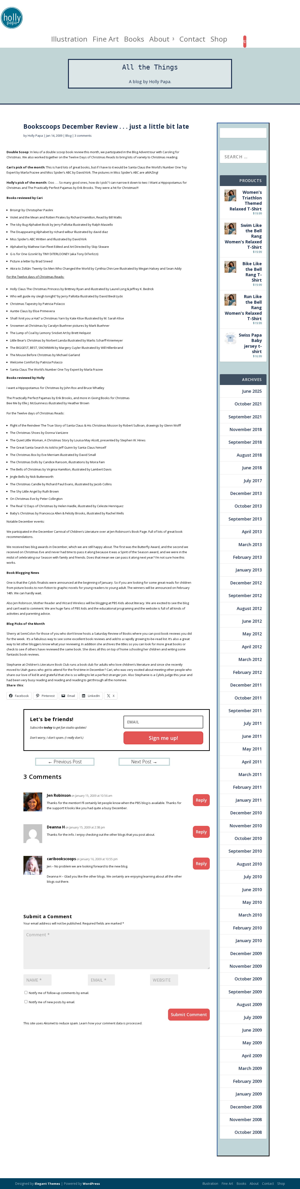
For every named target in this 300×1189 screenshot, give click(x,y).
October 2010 (248, 838)
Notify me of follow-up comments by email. (59, 993)
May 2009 (252, 1042)
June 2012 (252, 621)
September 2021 (245, 417)
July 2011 (253, 723)
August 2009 (249, 1004)
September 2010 (245, 851)
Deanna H (56, 827)
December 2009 (246, 953)
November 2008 (245, 1119)
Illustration (69, 40)
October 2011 (248, 698)
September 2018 (245, 442)
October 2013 (248, 506)
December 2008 (246, 1107)
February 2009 (247, 1081)
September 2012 (245, 595)
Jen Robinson (22, 603)
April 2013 (252, 531)
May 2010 (252, 902)
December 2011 (246, 685)
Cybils (32, 582)
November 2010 (245, 825)
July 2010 (253, 876)
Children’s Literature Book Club (47, 664)
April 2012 (252, 646)
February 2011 (247, 787)
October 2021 (248, 404)
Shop (218, 40)
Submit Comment (189, 1014)
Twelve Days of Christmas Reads (92, 157)
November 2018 (245, 429)
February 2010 (247, 928)
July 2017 (253, 480)
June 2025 (252, 391)
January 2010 (249, 940)
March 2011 (250, 774)
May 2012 (252, 634)
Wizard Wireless (74, 603)
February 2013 (247, 557)
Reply (201, 800)
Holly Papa (35, 135)
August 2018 (249, 455)
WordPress (91, 1183)
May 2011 (252, 749)
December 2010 (246, 813)
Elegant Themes (47, 1183)
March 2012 (250, 659)
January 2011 (249, 800)
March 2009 (250, 1068)
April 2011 (252, 762)
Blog (68, 135)
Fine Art (106, 40)
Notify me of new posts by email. (52, 1002)
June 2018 (252, 467)
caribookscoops (61, 858)
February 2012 (247, 672)
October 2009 (248, 979)
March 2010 (250, 915)
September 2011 (245, 710)
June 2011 (252, 736)
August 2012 (249, 608)
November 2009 (245, 966)
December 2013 (246, 493)
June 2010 (252, 889)
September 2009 (245, 992)
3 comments (83, 135)
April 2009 (252, 1055)
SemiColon (28, 633)
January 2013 (249, 570)
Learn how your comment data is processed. (110, 1023)
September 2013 (245, 519)
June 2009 (252, 1030)
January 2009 (249, 1094)
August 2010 (249, 864)
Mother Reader (44, 603)
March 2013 (250, 544)
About (159, 40)
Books (134, 40)
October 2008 (248, 1132)
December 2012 (246, 583)
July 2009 (253, 1017)
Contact (192, 40)
